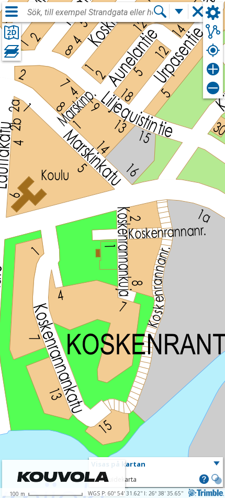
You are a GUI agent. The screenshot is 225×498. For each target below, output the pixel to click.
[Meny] (11, 11)
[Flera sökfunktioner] (179, 11)
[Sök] (160, 11)
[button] (156, 464)
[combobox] (90, 12)
